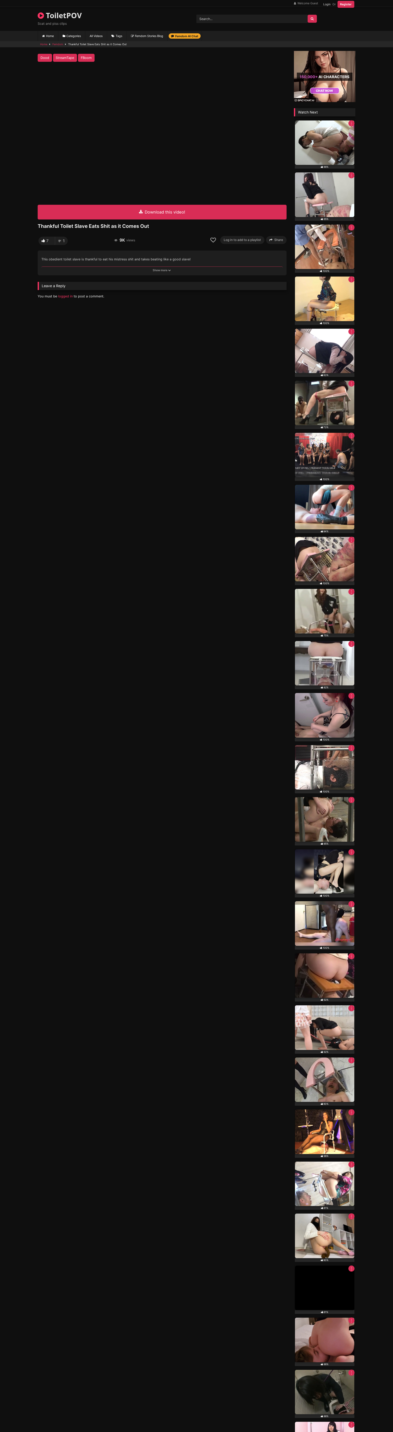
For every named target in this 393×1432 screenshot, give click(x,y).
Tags (119, 36)
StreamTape (65, 58)
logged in (65, 296)
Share (278, 240)
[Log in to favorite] (214, 240)
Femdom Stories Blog (149, 36)
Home (50, 36)
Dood (45, 58)
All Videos (96, 36)
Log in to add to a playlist (242, 240)
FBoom (86, 58)
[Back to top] (380, 1420)
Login (327, 4)
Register (346, 4)
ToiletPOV (63, 15)
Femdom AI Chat (186, 36)
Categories (73, 36)
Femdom (57, 44)
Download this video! (164, 212)
